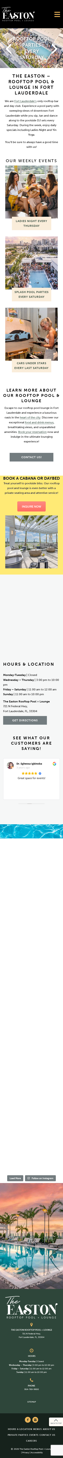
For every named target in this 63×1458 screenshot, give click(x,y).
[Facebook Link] (28, 1420)
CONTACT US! (31, 457)
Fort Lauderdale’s (25, 101)
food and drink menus (39, 422)
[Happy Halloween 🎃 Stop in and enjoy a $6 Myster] (31, 1090)
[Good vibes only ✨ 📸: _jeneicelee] (31, 1157)
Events (33, 1435)
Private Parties (18, 1435)
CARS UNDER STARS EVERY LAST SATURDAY (31, 366)
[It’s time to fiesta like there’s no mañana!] (31, 1123)
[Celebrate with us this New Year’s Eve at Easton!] (31, 856)
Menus (37, 1429)
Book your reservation (32, 432)
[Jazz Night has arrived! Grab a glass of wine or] (31, 956)
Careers (31, 1441)
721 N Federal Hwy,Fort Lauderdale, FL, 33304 (31, 1333)
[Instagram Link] (35, 1420)
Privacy (25, 1452)
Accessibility (37, 1452)
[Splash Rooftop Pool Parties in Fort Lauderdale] (31, 262)
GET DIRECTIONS (25, 720)
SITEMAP (31, 1402)
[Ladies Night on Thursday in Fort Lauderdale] (31, 191)
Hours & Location (20, 1429)
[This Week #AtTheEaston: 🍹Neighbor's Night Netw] (31, 1056)
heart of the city (30, 417)
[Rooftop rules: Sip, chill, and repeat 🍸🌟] (31, 889)
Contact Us (47, 1435)
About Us (49, 1429)
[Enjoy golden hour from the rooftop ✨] (31, 989)
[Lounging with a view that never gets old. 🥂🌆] (31, 1023)
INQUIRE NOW (31, 506)
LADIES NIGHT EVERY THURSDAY (31, 223)
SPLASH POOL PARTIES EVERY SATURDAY (32, 294)
